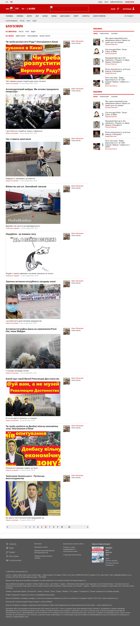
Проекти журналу (112, 560)
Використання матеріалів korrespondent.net (44, 552)
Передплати (110, 565)
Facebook (12, 544)
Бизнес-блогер (45, 36)
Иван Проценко (77, 41)
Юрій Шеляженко (111, 53)
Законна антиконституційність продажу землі (31, 281)
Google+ (12, 552)
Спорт (76, 16)
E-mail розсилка (15, 560)
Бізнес (45, 16)
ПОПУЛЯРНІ (97, 28)
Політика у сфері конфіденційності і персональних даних (70, 549)
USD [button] (23, 9)
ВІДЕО (100, 2)
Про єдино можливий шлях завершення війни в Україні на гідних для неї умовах (117, 40)
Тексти (22, 21)
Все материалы (11, 31)
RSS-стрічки (13, 556)
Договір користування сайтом (73, 544)
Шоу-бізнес (65, 16)
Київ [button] (7, 9)
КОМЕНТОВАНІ (104, 33)
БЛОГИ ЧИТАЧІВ (99, 16)
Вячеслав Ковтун (111, 86)
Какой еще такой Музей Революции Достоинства (32, 379)
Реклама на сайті (41, 547)
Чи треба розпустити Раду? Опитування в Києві (32, 42)
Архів (107, 558)
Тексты (21, 31)
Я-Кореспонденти (12, 21)
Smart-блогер (20, 36)
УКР (11, 2)
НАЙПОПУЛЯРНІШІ (116, 2)
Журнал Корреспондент (101, 544)
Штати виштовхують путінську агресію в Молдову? (117, 70)
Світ (37, 16)
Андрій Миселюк (110, 73)
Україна (20, 16)
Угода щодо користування (72, 555)
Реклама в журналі (112, 563)
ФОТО (106, 2)
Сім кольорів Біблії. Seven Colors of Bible (116, 50)
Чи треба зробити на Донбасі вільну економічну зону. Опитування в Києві (32, 427)
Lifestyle (85, 16)
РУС (7, 2)
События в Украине (12, 228)
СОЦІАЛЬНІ (114, 33)
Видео (33, 31)
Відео (35, 21)
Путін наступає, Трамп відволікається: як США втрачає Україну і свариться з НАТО (117, 81)
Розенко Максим (111, 64)
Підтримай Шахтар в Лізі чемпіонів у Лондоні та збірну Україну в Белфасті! (117, 60)
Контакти (38, 544)
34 (69, 526)
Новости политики (12, 83)
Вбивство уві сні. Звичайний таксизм (26, 186)
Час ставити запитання (18, 139)
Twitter (11, 548)
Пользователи (32, 36)
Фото (28, 21)
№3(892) (109, 548)
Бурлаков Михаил (111, 44)
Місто (29, 16)
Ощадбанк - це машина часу (21, 234)
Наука (54, 16)
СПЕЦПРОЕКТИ (129, 2)
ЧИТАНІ (95, 33)
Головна (9, 16)
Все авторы (10, 36)
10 (62, 526)
